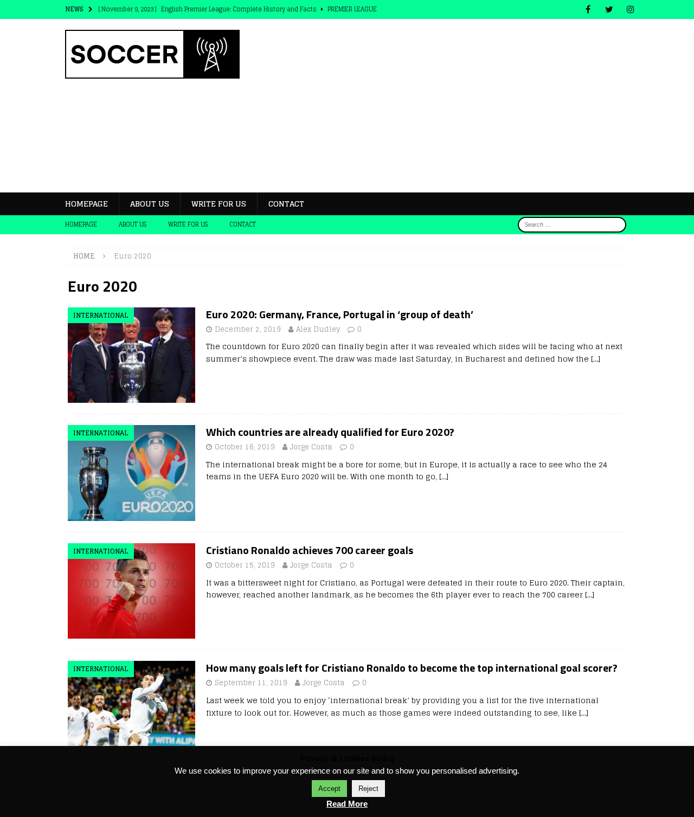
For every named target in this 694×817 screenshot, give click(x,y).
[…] (595, 358)
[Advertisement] (441, 106)
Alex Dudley (318, 329)
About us (149, 203)
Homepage (86, 203)
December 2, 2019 (248, 329)
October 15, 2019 (245, 565)
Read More (347, 803)
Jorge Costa (311, 447)
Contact (286, 203)
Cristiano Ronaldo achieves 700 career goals (309, 550)
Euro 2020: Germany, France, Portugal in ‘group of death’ (339, 314)
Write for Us (218, 203)
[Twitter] (609, 9)
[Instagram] (630, 9)
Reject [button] (368, 788)
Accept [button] (329, 788)
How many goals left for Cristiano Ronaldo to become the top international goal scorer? (412, 667)
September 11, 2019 (251, 683)
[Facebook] (588, 9)
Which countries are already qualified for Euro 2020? (330, 431)
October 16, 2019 (245, 447)
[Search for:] (572, 224)
